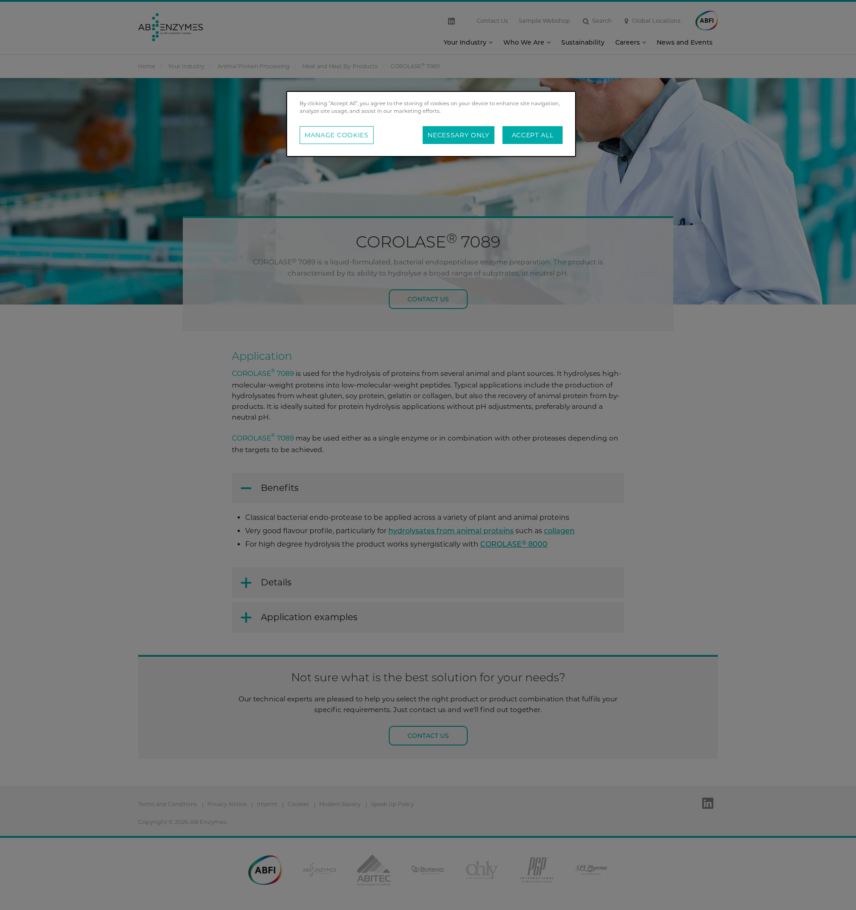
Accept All (533, 135)
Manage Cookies (337, 135)
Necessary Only (459, 135)
